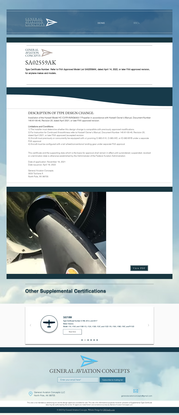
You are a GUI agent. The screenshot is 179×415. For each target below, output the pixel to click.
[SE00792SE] (91, 340)
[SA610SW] (82, 340)
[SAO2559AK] (97, 340)
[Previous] (30, 325)
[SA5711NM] (85, 340)
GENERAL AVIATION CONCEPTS (89, 370)
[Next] (148, 325)
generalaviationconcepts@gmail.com (136, 396)
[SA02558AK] (94, 340)
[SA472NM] (88, 340)
